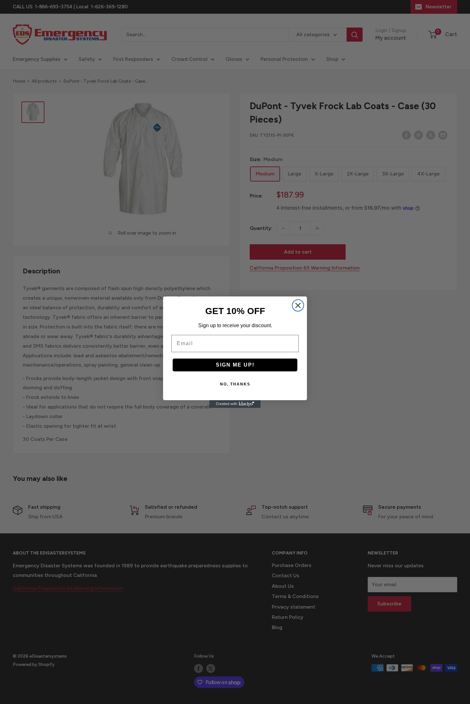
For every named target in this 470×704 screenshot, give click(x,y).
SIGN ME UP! (235, 365)
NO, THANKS (235, 384)
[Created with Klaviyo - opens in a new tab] (235, 404)
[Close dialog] (298, 305)
